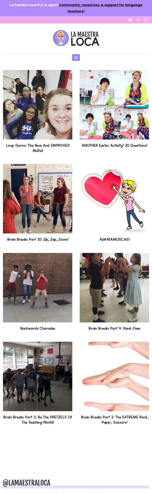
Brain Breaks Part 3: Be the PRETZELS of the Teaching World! (37, 420)
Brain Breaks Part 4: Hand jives (114, 328)
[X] (138, 20)
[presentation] (37, 104)
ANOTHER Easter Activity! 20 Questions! (114, 145)
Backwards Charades (37, 328)
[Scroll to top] (143, 479)
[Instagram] (145, 20)
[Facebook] (130, 20)
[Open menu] (76, 57)
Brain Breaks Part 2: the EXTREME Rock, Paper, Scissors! (114, 420)
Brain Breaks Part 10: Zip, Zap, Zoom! (37, 239)
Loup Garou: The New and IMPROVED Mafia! (38, 148)
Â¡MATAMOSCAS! (114, 239)
